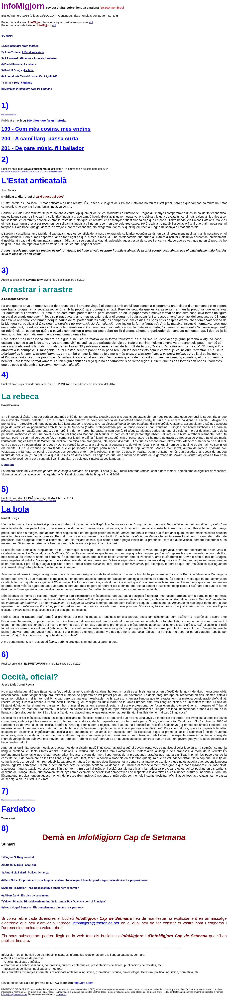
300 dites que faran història (46, 120)
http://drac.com (83, 983)
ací (91, 22)
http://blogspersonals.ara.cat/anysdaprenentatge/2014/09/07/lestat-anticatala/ (31, 171)
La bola (29, 70)
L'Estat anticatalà (33, 52)
